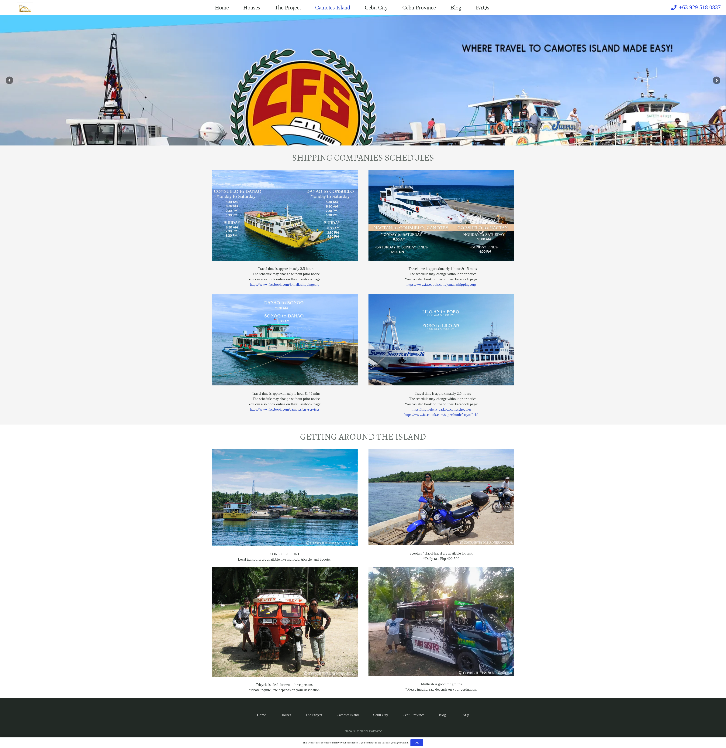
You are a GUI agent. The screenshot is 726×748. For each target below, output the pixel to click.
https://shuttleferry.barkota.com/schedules (441, 409)
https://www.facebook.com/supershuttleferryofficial (441, 415)
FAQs (465, 715)
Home (261, 715)
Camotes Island (348, 715)
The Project (314, 715)
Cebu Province (413, 715)
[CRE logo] (25, 7)
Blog (442, 715)
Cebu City (380, 715)
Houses (285, 715)
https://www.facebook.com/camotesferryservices (284, 409)
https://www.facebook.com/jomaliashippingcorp (285, 284)
